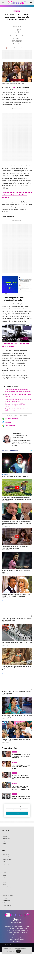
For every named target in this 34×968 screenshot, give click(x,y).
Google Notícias (10, 426)
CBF (14, 87)
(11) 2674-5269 (17, 941)
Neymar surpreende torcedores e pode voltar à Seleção (17, 410)
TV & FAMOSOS (5, 830)
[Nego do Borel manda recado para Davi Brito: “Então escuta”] (6, 796)
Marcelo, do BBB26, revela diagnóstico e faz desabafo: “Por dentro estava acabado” (20, 777)
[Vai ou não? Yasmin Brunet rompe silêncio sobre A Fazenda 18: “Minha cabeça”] (6, 785)
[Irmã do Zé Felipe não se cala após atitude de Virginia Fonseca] (6, 764)
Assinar (17, 813)
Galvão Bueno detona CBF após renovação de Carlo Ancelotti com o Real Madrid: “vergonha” (17, 195)
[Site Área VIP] (17, 3)
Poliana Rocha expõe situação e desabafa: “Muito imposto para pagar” (21, 756)
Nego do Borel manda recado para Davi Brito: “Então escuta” (21, 797)
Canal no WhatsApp (11, 419)
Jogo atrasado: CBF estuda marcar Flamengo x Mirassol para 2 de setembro (18, 390)
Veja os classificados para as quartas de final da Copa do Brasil (18, 400)
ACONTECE (4, 869)
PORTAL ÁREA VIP (6, 892)
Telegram (8, 422)
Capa (3, 8)
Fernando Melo (13, 47)
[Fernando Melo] (7, 48)
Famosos (7, 8)
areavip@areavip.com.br (16, 939)
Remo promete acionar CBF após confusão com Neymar (15, 405)
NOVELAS (4, 850)
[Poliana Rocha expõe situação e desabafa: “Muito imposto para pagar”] (6, 754)
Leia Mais (12, 951)
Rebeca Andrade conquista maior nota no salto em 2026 (18, 395)
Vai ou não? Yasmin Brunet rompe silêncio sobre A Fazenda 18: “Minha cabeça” (20, 787)
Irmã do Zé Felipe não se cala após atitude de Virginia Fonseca (21, 766)
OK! (18, 951)
